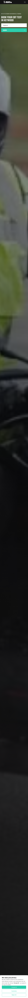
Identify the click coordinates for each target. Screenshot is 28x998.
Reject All (14, 994)
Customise (14, 991)
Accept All (14, 987)
